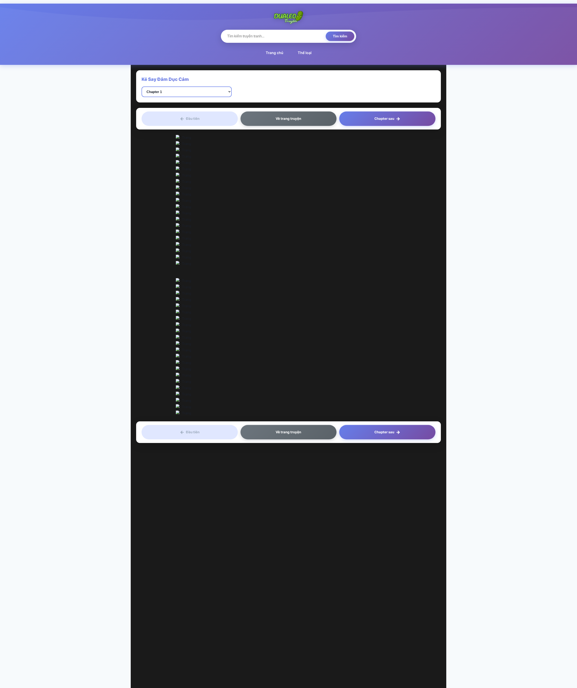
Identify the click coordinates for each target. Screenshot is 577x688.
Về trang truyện (288, 118)
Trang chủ (274, 52)
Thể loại (304, 52)
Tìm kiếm (340, 36)
